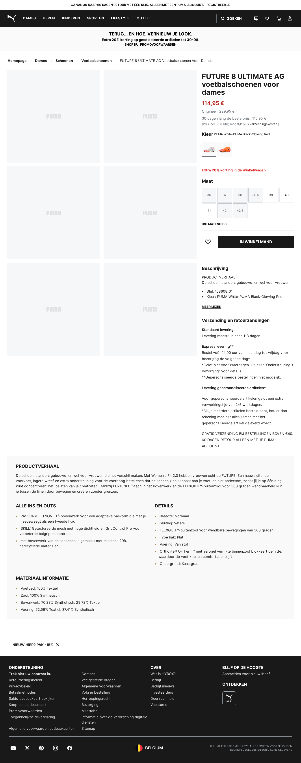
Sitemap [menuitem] (88, 728)
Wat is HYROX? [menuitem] (163, 674)
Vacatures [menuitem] (158, 704)
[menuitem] (29, 18)
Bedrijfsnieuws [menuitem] (162, 686)
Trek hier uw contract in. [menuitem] (30, 674)
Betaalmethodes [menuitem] (22, 692)
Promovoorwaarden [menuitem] (25, 711)
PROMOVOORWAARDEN (158, 44)
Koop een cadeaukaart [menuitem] (27, 704)
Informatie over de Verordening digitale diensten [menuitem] (114, 719)
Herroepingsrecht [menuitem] (96, 698)
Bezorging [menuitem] (90, 704)
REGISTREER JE (218, 5)
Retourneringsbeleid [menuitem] (25, 680)
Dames (41, 60)
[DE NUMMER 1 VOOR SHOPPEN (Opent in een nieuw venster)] (229, 698)
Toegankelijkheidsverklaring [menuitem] (32, 717)
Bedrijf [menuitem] (155, 680)
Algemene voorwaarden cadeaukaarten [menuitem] (41, 728)
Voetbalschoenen (96, 60)
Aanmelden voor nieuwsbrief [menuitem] (246, 674)
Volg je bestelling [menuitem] (96, 692)
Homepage (17, 60)
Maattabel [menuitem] (90, 711)
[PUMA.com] (10, 18)
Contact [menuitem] (88, 674)
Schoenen (64, 60)
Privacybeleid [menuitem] (20, 686)
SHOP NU (131, 44)
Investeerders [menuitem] (161, 692)
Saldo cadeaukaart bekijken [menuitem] (32, 698)
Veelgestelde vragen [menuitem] (98, 680)
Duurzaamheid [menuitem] (162, 698)
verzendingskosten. (264, 124)
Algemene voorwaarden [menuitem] (101, 686)
